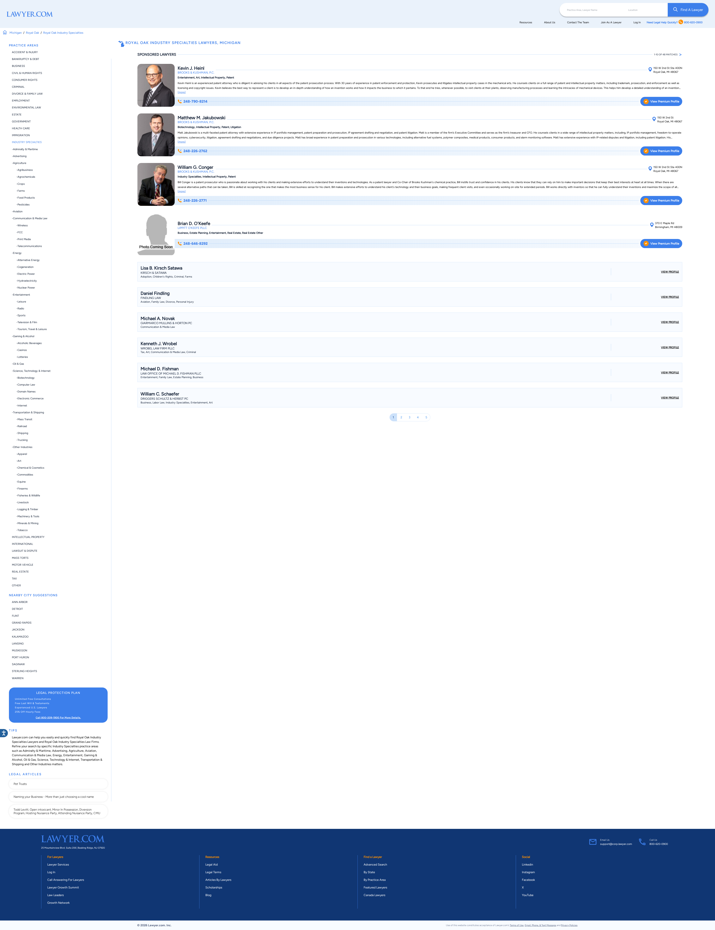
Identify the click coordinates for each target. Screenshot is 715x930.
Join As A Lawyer (611, 22)
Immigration (21, 135)
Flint (15, 615)
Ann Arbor (20, 602)
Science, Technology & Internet (58, 759)
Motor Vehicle (22, 564)
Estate (17, 114)
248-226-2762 (195, 151)
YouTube (527, 895)
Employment (21, 100)
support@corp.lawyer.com (616, 844)
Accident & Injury (25, 52)
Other (16, 585)
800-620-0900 (658, 844)
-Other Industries (22, 447)
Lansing (18, 643)
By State (369, 872)
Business (18, 66)
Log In (637, 22)
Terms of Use (517, 925)
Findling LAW (151, 298)
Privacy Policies (569, 925)
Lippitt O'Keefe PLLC (192, 228)
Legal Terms (213, 872)
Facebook (528, 880)
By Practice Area (375, 880)
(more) (182, 92)
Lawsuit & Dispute (24, 550)
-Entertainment (21, 294)
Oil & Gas (30, 759)
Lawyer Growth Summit (63, 887)
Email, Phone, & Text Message (540, 925)
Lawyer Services (58, 864)
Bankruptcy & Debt (25, 59)
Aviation (90, 750)
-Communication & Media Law (29, 218)
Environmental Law (26, 107)
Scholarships (213, 887)
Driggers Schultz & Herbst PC (164, 398)
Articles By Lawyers (218, 880)
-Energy (17, 253)
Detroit (17, 609)
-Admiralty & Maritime (25, 149)
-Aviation (17, 211)
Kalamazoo (20, 636)
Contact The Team (578, 22)
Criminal (18, 86)
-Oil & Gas (18, 363)
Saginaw (18, 664)
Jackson (18, 629)
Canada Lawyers (374, 895)
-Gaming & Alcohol (23, 336)
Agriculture (76, 750)
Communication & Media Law (31, 755)
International (22, 544)
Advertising (59, 750)
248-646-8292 (195, 243)
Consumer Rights (24, 80)
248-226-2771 (195, 200)
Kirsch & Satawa (154, 273)
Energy (57, 755)
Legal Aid (211, 864)
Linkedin (527, 864)
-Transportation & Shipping (28, 412)
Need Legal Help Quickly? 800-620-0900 (675, 22)
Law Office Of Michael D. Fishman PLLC (171, 373)
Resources (525, 22)
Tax (14, 578)
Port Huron (20, 657)
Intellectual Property (28, 537)
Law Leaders (55, 895)
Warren (17, 678)
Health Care (21, 128)
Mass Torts (20, 558)
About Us (549, 22)
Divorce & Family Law (27, 93)
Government (21, 121)
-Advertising (19, 156)
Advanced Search (375, 864)
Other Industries (40, 764)
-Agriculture (19, 163)
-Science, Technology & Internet (31, 371)
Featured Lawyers (375, 887)
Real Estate (20, 571)
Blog (208, 895)
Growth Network (58, 902)
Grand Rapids (21, 622)
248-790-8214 (195, 101)
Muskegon (19, 650)
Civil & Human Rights (27, 73)
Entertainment (72, 755)
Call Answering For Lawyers (65, 880)
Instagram (528, 872)
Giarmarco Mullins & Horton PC (166, 323)
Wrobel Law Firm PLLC (158, 348)
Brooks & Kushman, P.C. (196, 72)
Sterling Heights (24, 671)
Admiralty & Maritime (37, 750)
